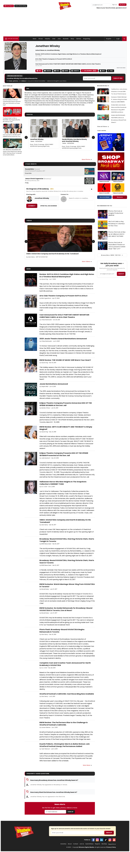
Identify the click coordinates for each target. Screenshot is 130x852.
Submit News (89, 844)
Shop (72, 39)
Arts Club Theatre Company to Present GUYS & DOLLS (53, 59)
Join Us (82, 844)
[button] (124, 38)
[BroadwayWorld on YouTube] (114, 840)
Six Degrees (90, 70)
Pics (57, 71)
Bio (40, 71)
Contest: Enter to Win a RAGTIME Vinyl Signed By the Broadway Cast (11, 115)
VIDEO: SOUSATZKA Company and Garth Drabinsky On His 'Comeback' (52, 254)
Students (65, 39)
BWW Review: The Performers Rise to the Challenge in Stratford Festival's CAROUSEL (63, 723)
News (34, 39)
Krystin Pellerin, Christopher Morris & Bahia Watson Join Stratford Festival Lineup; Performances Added (64, 745)
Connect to (64, 194)
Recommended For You (104, 205)
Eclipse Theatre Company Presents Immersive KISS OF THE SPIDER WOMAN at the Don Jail (65, 404)
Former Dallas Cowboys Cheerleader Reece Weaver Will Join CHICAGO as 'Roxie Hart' (12, 98)
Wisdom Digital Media (86, 847)
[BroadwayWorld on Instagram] (97, 840)
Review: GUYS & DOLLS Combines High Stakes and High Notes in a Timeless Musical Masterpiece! (68, 54)
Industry (47, 39)
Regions (97, 844)
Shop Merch (9, 6)
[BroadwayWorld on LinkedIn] (101, 840)
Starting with (30, 194)
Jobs (59, 39)
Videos (48, 71)
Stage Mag (86, 39)
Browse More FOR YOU (111, 255)
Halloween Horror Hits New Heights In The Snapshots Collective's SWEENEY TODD (62, 482)
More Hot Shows (104, 197)
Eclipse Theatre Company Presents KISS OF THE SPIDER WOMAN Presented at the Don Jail (63, 454)
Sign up (121, 274)
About (70, 844)
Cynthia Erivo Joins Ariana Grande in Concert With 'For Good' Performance (119, 91)
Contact (75, 844)
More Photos (86, 159)
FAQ (111, 71)
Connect (31, 206)
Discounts (120, 197)
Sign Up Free (117, 78)
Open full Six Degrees (48, 206)
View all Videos (102, 126)
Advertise (63, 844)
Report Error (112, 844)
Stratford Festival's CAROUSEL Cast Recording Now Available (66, 694)
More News (86, 765)
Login (118, 39)
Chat (53, 39)
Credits (76, 71)
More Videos (86, 261)
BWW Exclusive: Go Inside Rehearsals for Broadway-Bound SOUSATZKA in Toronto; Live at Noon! (65, 609)
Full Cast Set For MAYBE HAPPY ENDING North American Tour (12, 131)
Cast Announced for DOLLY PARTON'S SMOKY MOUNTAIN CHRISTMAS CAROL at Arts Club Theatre (68, 64)
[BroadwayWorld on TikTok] (105, 840)
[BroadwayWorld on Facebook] (93, 840)
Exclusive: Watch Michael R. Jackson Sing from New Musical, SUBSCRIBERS (119, 99)
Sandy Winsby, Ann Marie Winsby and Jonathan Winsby (74, 141)
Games (78, 39)
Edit (103, 71)
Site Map (104, 844)
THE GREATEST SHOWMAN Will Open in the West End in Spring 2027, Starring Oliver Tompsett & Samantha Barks (12, 148)
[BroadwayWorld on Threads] (110, 840)
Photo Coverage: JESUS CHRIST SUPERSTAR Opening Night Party (41, 145)
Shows (41, 39)
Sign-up (114, 4)
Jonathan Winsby (36, 140)
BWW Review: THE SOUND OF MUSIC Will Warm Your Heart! (65, 360)
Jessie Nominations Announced (53, 384)
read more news (121, 67)
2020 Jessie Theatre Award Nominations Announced (63, 338)
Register (108, 39)
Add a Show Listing (20, 6)
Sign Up (70, 812)
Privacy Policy (111, 847)
